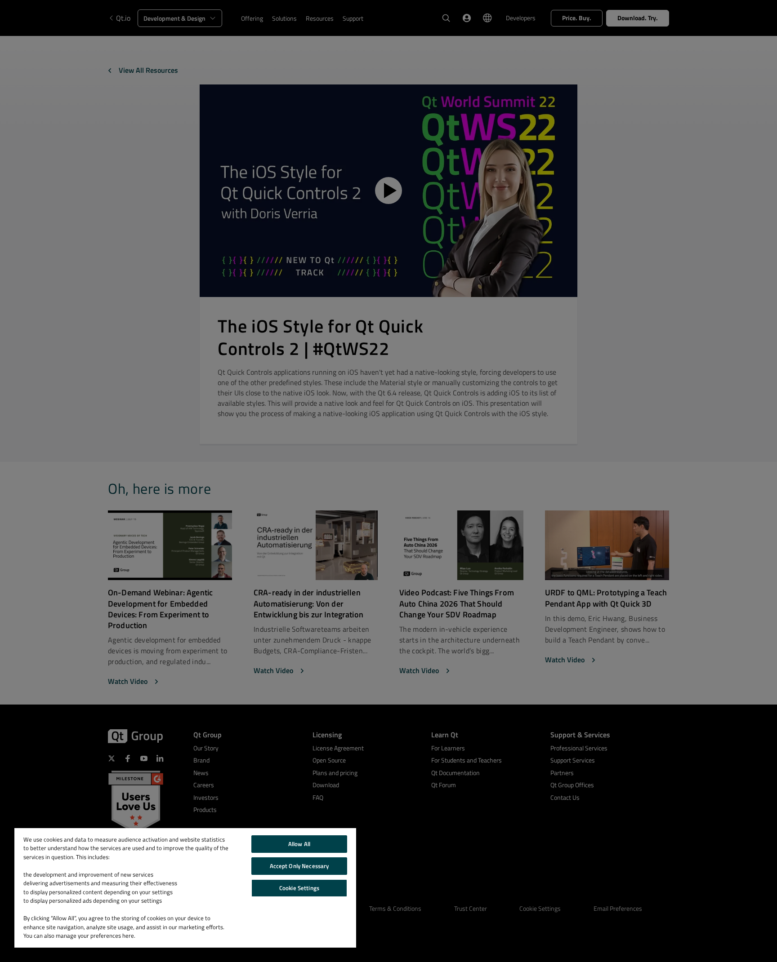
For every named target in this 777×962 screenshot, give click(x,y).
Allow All (299, 843)
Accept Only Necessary (299, 865)
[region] (185, 888)
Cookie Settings (299, 887)
